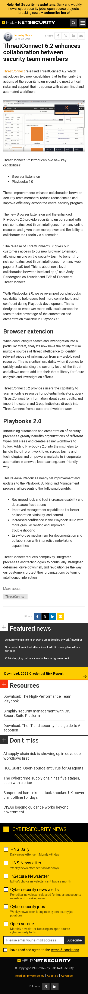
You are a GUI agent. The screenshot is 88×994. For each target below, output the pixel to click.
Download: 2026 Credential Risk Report (33, 673)
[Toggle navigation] (82, 22)
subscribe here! (57, 13)
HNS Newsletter (25, 862)
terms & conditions (65, 950)
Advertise (67, 975)
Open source (22, 923)
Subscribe (74, 940)
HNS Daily (19, 849)
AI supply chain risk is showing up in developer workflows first (43, 639)
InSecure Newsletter (29, 876)
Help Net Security (62, 968)
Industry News (23, 35)
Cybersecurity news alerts (34, 889)
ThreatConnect (14, 71)
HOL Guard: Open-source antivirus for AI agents (43, 768)
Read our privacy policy (29, 975)
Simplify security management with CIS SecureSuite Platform (36, 713)
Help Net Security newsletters (30, 5)
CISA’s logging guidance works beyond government (37, 658)
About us (52, 975)
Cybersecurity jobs (27, 906)
